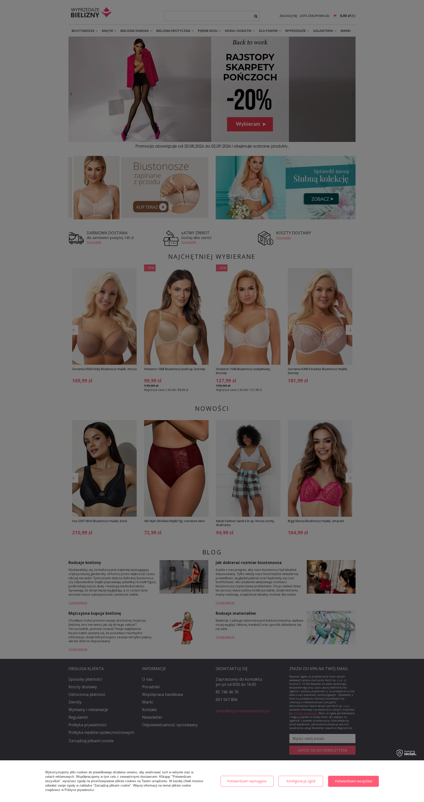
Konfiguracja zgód (300, 781)
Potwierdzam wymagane (247, 781)
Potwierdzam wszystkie (353, 781)
